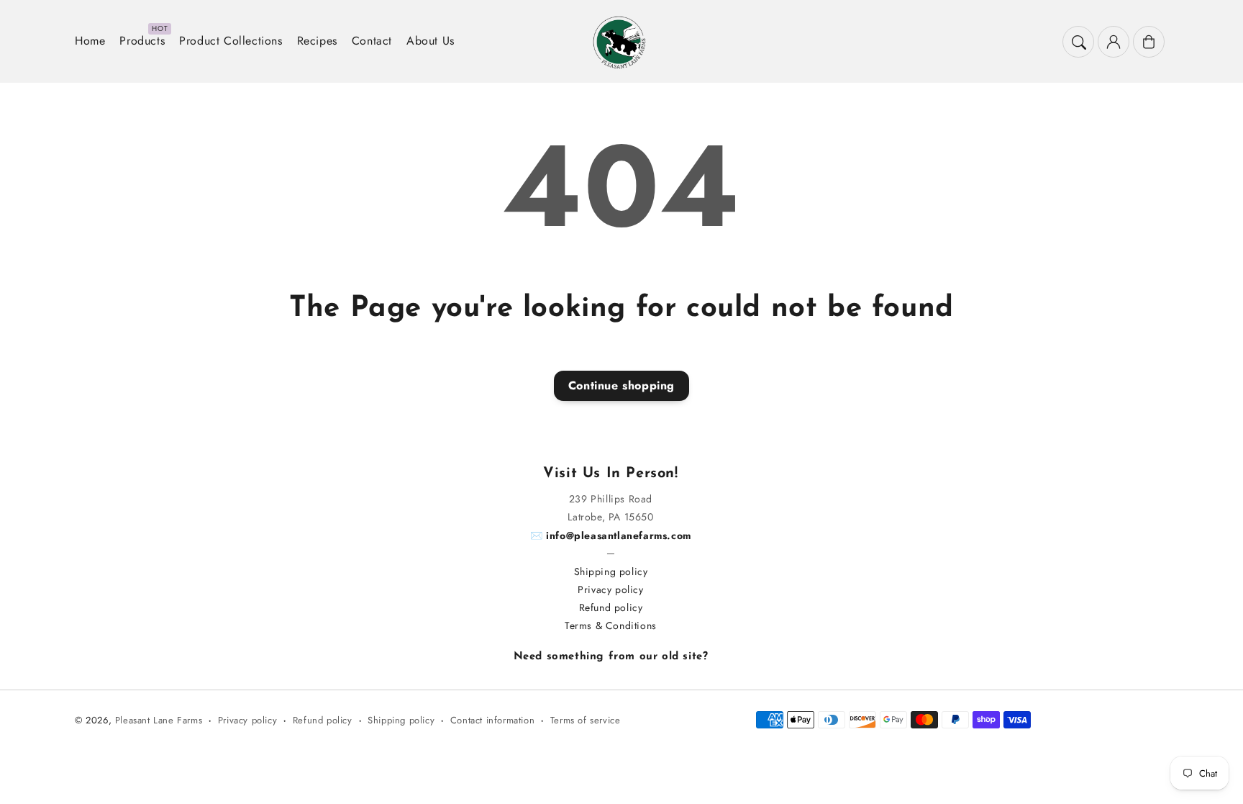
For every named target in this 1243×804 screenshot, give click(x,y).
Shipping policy (611, 571)
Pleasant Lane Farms (158, 720)
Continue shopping (621, 385)
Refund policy (611, 607)
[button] (1078, 42)
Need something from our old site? (611, 656)
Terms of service (585, 720)
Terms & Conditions (611, 625)
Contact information (492, 720)
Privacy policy (610, 589)
